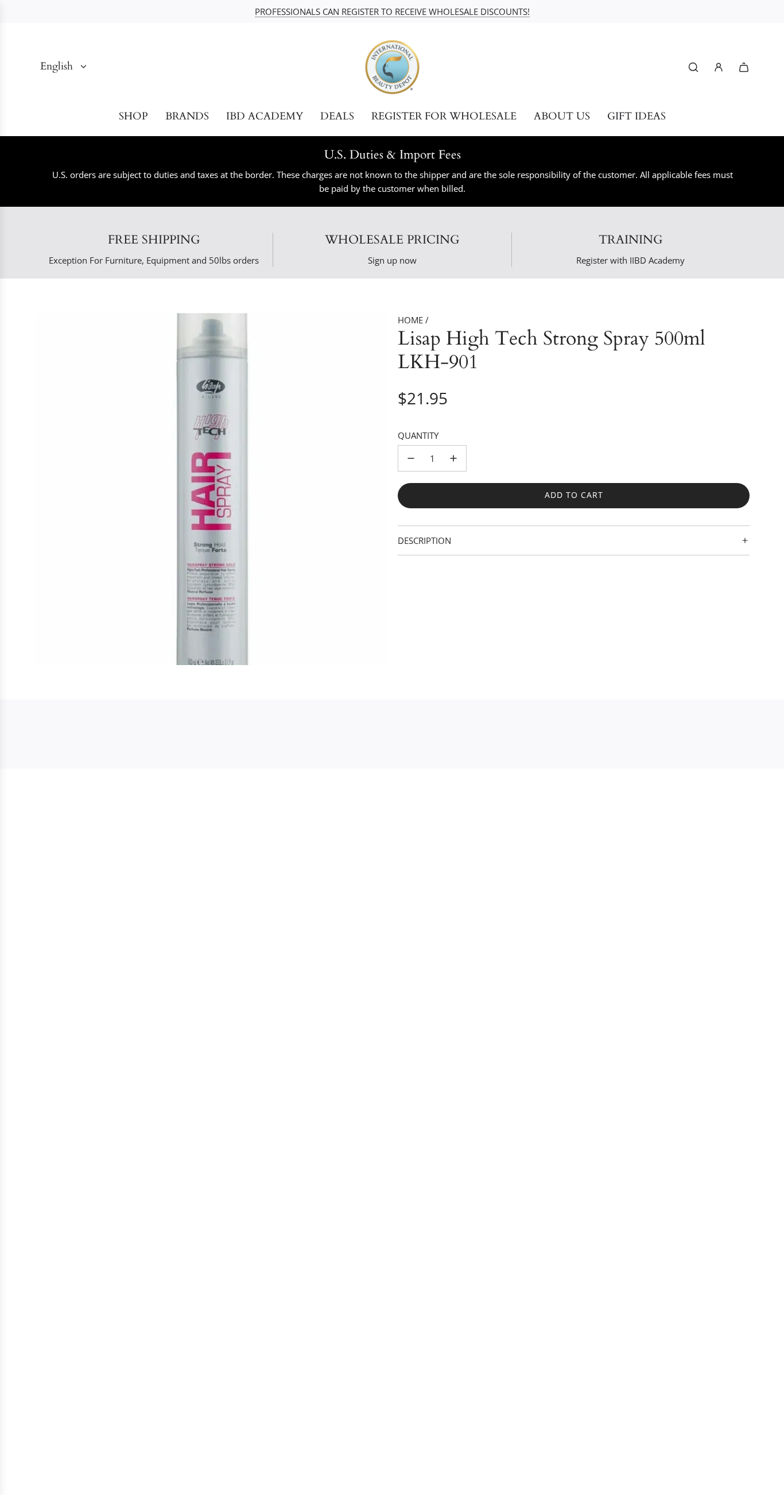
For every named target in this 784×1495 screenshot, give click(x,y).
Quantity (418, 435)
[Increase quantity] (453, 458)
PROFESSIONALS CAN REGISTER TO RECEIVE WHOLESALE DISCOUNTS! (392, 11)
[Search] (693, 67)
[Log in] (718, 67)
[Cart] (743, 67)
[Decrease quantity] (411, 458)
